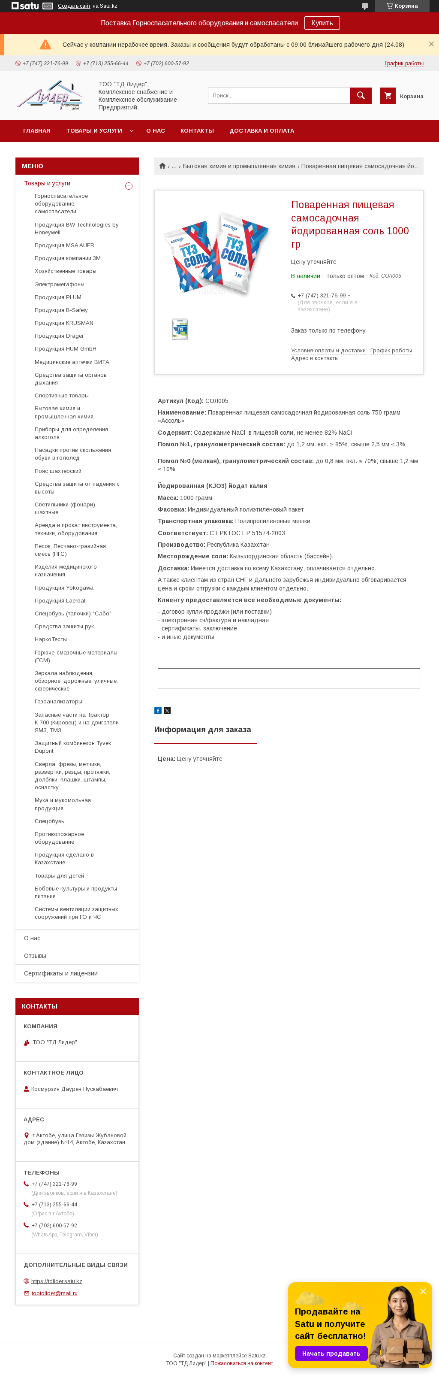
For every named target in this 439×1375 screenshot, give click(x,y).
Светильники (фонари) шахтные (65, 508)
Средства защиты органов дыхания (71, 379)
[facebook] (158, 712)
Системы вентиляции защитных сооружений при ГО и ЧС (76, 913)
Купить (322, 23)
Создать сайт (74, 6)
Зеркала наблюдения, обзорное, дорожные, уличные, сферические (76, 681)
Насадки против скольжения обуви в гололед (73, 454)
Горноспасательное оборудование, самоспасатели (61, 204)
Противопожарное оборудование (59, 838)
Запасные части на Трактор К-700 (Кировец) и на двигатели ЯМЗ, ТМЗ (77, 722)
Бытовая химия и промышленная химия (239, 166)
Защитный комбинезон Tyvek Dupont (73, 747)
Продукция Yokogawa (64, 588)
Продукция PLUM (58, 297)
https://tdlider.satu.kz (56, 1281)
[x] (167, 712)
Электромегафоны (59, 284)
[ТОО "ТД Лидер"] (51, 108)
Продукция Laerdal (60, 600)
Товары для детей (59, 875)
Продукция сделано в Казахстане (64, 858)
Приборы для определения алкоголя (71, 433)
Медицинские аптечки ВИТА (72, 362)
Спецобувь (49, 821)
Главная (37, 130)
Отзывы (35, 955)
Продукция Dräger (59, 336)
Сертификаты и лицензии (61, 973)
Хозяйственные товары (65, 271)
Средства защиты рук (64, 626)
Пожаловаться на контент (241, 1363)
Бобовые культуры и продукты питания (76, 892)
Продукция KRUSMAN (64, 323)
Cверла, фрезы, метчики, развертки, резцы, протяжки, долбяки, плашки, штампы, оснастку (72, 776)
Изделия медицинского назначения (66, 570)
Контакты (197, 130)
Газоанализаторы (58, 701)
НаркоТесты (51, 639)
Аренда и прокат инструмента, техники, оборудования (76, 529)
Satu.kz (257, 1356)
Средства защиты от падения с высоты (77, 488)
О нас (155, 130)
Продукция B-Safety (61, 310)
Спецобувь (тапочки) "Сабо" (73, 613)
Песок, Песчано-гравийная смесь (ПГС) (70, 550)
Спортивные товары (62, 395)
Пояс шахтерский (58, 471)
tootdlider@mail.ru (55, 1293)
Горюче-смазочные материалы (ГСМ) (76, 656)
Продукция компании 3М (68, 258)
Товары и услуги (94, 130)
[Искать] (361, 96)
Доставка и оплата (261, 130)
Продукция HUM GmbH (65, 348)
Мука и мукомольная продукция (63, 804)
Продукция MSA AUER (64, 245)
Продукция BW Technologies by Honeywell (77, 228)
